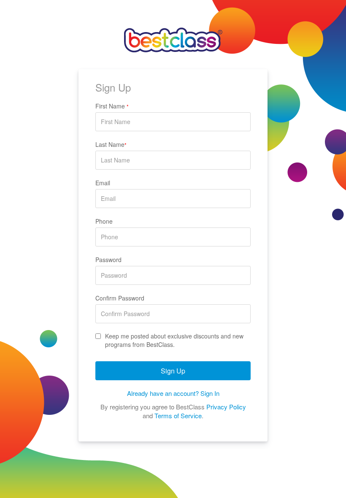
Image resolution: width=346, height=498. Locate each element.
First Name (112, 106)
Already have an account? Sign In (173, 393)
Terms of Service (178, 415)
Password (108, 259)
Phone (104, 221)
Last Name (111, 144)
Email (102, 183)
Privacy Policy (226, 406)
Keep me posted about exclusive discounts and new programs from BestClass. (174, 340)
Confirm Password (119, 298)
